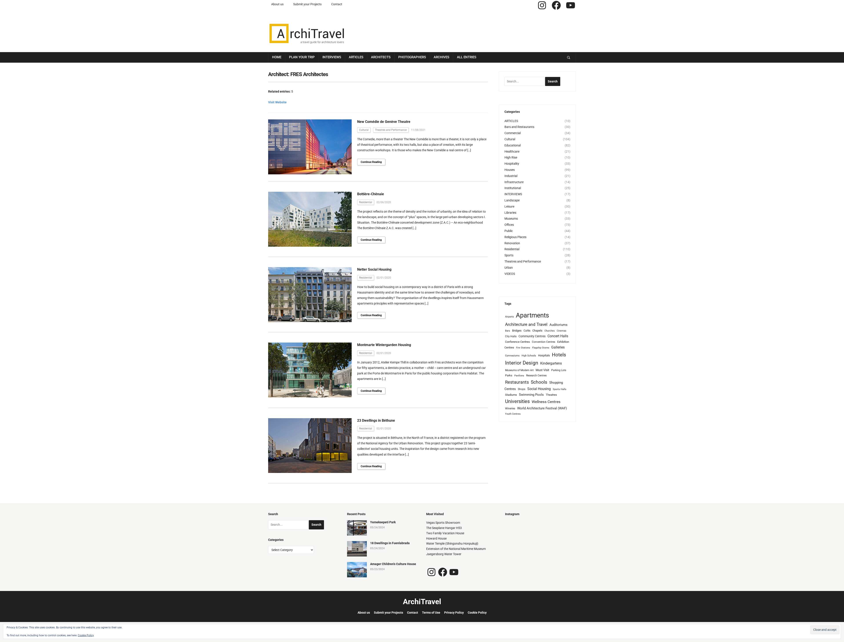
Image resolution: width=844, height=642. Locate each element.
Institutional (512, 188)
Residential (365, 202)
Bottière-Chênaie (370, 194)
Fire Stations (523, 347)
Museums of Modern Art (519, 370)
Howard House (436, 538)
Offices (509, 224)
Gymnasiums (512, 355)
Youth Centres (513, 413)
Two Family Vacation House (445, 533)
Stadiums (511, 394)
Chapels (537, 330)
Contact (336, 4)
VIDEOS (509, 273)
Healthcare (511, 151)
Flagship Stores (540, 347)
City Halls (511, 336)
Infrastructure (514, 182)
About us (277, 4)
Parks (508, 375)
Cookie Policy (477, 612)
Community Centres (532, 336)
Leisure (509, 206)
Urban (508, 267)
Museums (511, 218)
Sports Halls (559, 389)
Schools (539, 382)
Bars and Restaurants (519, 127)
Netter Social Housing (374, 269)
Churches (549, 330)
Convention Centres (543, 341)
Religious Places (515, 237)
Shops (521, 389)
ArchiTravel (422, 601)
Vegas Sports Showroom (443, 522)
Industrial (510, 176)
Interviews (331, 57)
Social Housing (539, 389)
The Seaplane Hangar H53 (444, 528)
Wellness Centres (546, 401)
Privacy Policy (454, 612)
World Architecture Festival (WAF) (542, 408)
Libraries (510, 212)
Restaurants (517, 382)
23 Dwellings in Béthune (376, 420)
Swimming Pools (531, 395)
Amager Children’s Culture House (393, 564)
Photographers (412, 57)
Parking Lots (558, 370)
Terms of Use (431, 612)
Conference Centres (517, 341)
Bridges (517, 330)
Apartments (532, 315)
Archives (441, 57)
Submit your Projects (307, 4)
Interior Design (521, 363)
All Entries (466, 57)
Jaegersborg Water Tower (443, 554)
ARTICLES (511, 121)
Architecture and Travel (526, 324)
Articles (356, 57)
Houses (509, 169)
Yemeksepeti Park (383, 522)
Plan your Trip (302, 57)
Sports (508, 255)
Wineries (510, 408)
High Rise (510, 157)
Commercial (512, 133)
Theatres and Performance (391, 129)
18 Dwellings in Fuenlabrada (390, 543)
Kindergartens (551, 363)
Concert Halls (558, 336)
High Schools (529, 355)
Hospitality (511, 163)
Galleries (558, 347)
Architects (381, 57)
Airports (509, 316)
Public (508, 231)
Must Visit (542, 370)
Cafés (527, 330)
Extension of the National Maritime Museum (456, 549)
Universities (517, 401)
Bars (507, 330)
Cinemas (561, 330)
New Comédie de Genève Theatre (383, 122)
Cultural (364, 129)
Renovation (512, 243)
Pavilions (519, 375)
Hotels (559, 354)
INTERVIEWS (513, 194)
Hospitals (544, 355)
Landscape (512, 200)
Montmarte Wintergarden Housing (384, 345)
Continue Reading (371, 162)
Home (276, 57)
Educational (512, 145)
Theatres (551, 394)
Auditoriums (558, 325)
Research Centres (536, 375)
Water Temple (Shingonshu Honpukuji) (452, 543)
